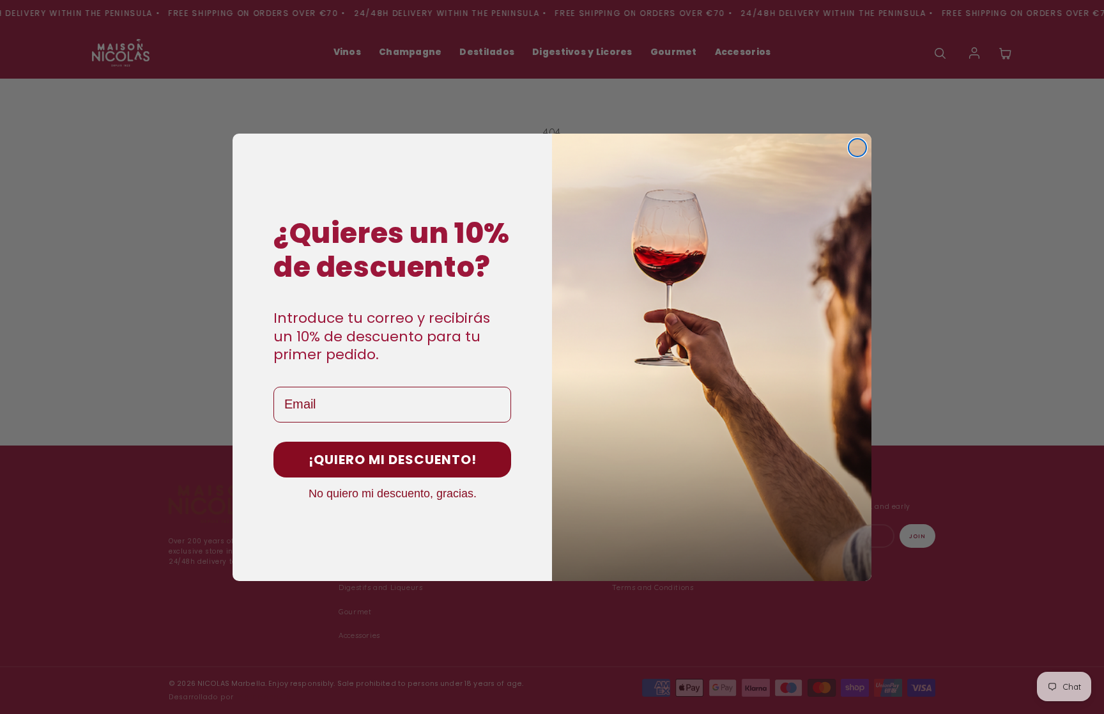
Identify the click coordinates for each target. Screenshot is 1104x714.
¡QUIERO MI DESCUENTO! (393, 460)
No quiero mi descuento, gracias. (393, 493)
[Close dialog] (857, 148)
